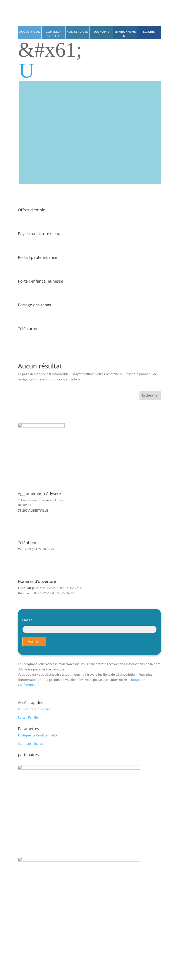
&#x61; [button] (50, 49)
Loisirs (149, 31)
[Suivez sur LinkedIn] (89, 20)
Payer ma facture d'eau (39, 233)
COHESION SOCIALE (54, 34)
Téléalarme (28, 328)
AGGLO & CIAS (29, 31)
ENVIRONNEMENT (125, 34)
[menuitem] (90, 70)
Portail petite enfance (37, 257)
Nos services (77, 31)
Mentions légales (30, 743)
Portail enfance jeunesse (40, 281)
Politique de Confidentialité (38, 735)
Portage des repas (34, 304)
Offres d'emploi (32, 209)
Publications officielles (34, 709)
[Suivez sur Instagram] (98, 20)
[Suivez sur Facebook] (80, 20)
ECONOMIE (101, 31)
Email (26, 620)
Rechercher (150, 395)
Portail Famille (28, 717)
